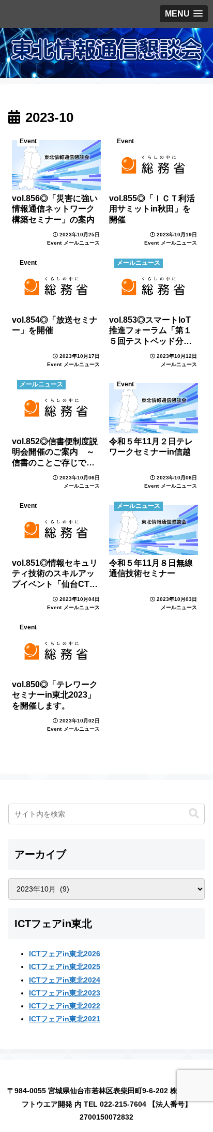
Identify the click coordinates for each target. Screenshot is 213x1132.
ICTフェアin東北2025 (64, 966)
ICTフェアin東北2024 (64, 980)
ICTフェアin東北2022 (64, 1006)
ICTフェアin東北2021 (64, 1019)
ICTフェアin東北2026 (64, 953)
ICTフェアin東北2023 (64, 993)
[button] (194, 814)
